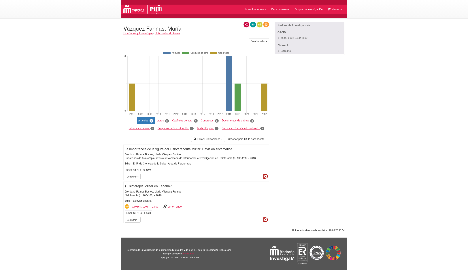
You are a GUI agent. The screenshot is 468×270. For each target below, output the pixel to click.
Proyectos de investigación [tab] (175, 128)
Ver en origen (175, 206)
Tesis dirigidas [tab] (207, 128)
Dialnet (265, 176)
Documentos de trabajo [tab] (237, 120)
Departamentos (280, 9)
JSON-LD (253, 24)
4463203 (286, 51)
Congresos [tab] (209, 120)
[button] (335, 9)
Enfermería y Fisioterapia (138, 33)
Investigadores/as (255, 9)
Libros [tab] (162, 120)
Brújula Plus (188, 253)
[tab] (309, 25)
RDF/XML (246, 24)
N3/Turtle (260, 24)
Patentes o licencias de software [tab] (242, 128)
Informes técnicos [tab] (141, 128)
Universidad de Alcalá (167, 33)
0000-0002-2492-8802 (294, 38)
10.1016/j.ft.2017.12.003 (144, 206)
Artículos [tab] (145, 120)
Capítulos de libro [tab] (184, 120)
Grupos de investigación (309, 9)
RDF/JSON (266, 24)
